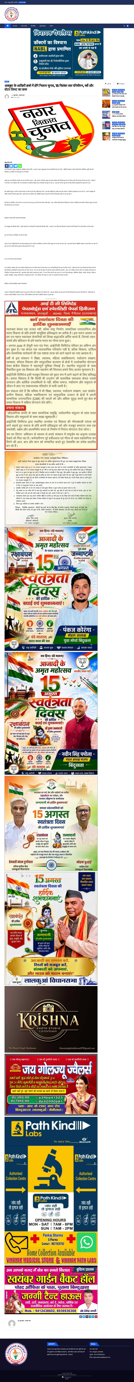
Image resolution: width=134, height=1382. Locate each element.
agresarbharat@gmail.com (101, 1357)
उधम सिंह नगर (115, 124)
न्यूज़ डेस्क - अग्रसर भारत (18, 95)
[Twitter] (11, 166)
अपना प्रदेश (24, 26)
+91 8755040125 (99, 1354)
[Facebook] (7, 166)
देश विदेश (33, 26)
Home (15, 26)
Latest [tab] (109, 84)
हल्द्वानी (118, 91)
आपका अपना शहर (121, 89)
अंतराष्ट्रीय (7, 81)
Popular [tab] (122, 84)
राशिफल (117, 111)
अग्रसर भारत (69, 1373)
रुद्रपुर (124, 124)
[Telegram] (15, 166)
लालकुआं (118, 135)
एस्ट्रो (114, 111)
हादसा (122, 91)
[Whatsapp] (20, 166)
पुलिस (120, 124)
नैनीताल (114, 135)
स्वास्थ (51, 26)
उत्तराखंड (114, 91)
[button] (124, 26)
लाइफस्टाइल (43, 26)
